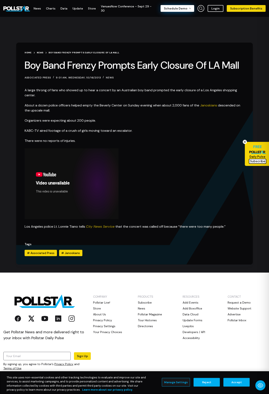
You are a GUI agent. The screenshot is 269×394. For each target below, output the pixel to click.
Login (215, 8)
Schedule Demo (175, 8)
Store (97, 308)
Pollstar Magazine (150, 314)
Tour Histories (147, 320)
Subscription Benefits (246, 8)
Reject (206, 382)
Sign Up (82, 356)
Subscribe (145, 302)
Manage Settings (176, 382)
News (110, 77)
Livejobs (188, 326)
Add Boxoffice (192, 308)
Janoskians (208, 105)
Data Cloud (190, 314)
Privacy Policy (63, 364)
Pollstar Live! (101, 302)
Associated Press (40, 253)
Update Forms (192, 320)
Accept (236, 382)
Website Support (239, 308)
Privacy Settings (104, 326)
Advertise (234, 314)
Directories (145, 326)
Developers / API (194, 332)
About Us (99, 314)
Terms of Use (12, 368)
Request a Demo (239, 302)
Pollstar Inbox (237, 320)
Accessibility (191, 338)
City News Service (100, 226)
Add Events (190, 302)
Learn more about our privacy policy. (107, 389)
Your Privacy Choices (107, 332)
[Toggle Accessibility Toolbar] (260, 385)
